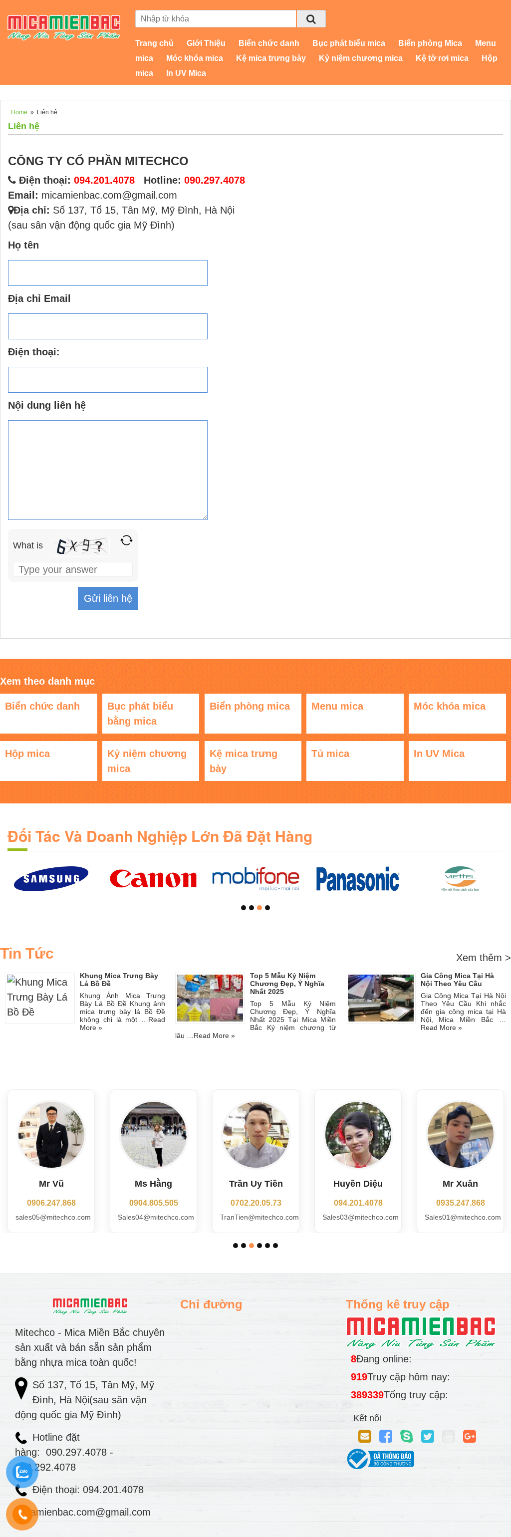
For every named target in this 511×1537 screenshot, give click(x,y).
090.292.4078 (47, 1467)
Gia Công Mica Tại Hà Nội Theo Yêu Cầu (457, 980)
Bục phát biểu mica (348, 43)
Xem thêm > (483, 957)
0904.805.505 (153, 1203)
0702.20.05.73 (256, 1203)
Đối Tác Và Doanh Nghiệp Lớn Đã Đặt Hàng (159, 835)
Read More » (214, 1035)
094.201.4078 (358, 1203)
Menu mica (337, 706)
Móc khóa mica (194, 58)
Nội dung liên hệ (47, 405)
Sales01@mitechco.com (463, 1217)
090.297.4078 (214, 180)
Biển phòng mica (250, 706)
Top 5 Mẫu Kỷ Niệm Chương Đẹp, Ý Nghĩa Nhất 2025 (287, 984)
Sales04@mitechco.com (156, 1217)
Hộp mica (27, 753)
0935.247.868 (460, 1203)
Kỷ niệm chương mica (361, 58)
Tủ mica (330, 753)
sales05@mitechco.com (53, 1217)
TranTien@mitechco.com (259, 1217)
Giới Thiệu (206, 43)
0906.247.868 (51, 1203)
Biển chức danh (269, 43)
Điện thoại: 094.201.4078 (88, 1489)
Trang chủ (154, 43)
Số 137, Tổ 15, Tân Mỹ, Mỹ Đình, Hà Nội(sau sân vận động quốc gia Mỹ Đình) (84, 1399)
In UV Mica (186, 73)
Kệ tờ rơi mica (442, 58)
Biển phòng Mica (430, 43)
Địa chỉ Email (39, 298)
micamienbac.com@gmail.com (109, 195)
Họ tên (23, 245)
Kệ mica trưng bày (271, 58)
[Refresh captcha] (126, 540)
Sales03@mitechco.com (360, 1217)
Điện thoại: (34, 351)
